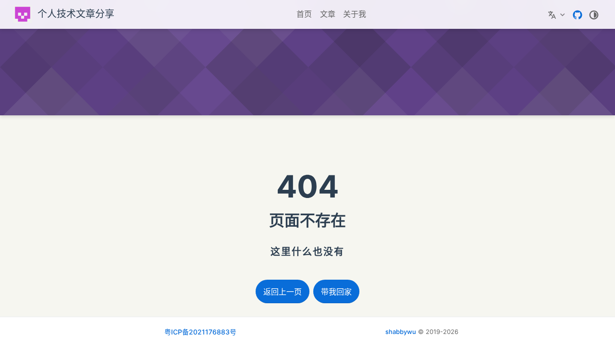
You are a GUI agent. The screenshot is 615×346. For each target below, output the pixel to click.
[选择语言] (557, 14)
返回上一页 (282, 292)
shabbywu (400, 331)
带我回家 (336, 292)
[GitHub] (577, 14)
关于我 (354, 14)
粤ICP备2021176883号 (200, 332)
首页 (304, 14)
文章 (327, 14)
